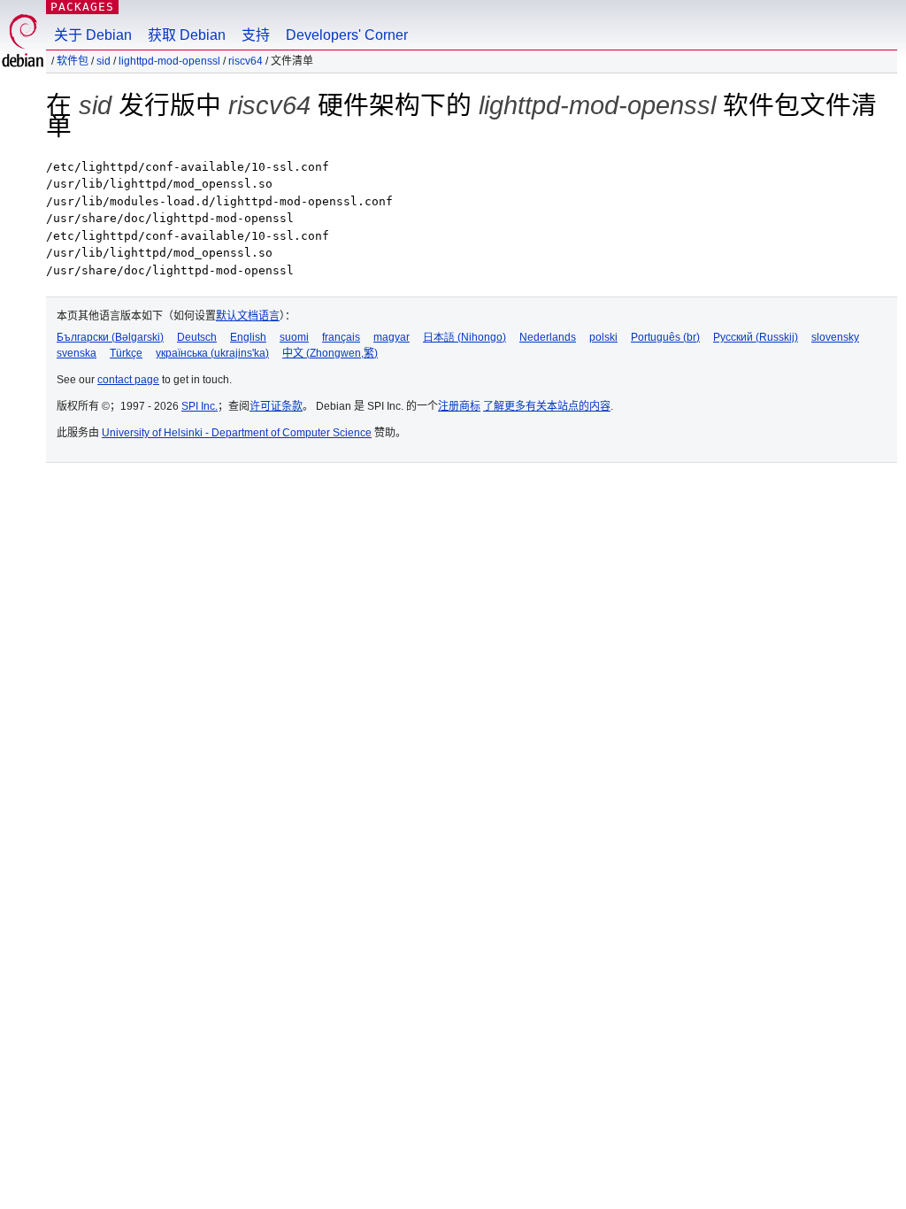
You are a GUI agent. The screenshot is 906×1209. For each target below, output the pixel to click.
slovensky (835, 337)
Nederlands (547, 337)
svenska (76, 353)
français (341, 337)
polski (603, 337)
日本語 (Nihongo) (464, 337)
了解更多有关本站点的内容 (546, 406)
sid (103, 61)
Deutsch (197, 337)
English (248, 337)
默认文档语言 (248, 316)
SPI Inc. (199, 406)
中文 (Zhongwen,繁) (330, 353)
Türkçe (126, 353)
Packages (82, 6)
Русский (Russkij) (755, 337)
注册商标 (459, 406)
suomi (294, 337)
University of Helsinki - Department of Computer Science (237, 433)
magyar (391, 337)
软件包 (72, 61)
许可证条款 (276, 406)
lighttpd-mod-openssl (169, 61)
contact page (128, 379)
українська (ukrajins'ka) (212, 353)
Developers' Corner (347, 34)
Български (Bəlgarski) (110, 337)
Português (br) (665, 337)
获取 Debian (187, 34)
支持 (256, 34)
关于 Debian (93, 34)
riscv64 (245, 61)
